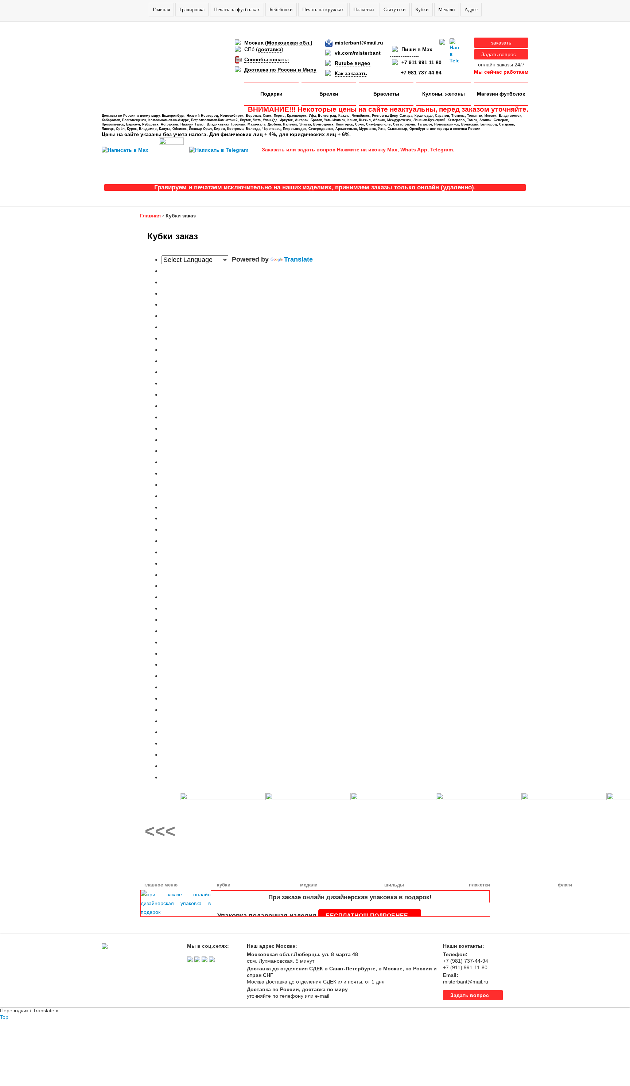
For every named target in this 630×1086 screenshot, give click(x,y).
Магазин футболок (501, 94)
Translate (298, 259)
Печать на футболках (237, 9)
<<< (160, 831)
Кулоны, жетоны (443, 94)
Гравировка (192, 9)
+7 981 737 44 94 (421, 73)
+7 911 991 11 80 (421, 62)
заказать (501, 43)
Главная (161, 9)
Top (4, 1017)
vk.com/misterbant (358, 53)
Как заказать (351, 73)
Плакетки (363, 9)
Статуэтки (395, 9)
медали (309, 885)
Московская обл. (289, 43)
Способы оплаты (266, 59)
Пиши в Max (416, 49)
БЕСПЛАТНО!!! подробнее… (370, 916)
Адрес (471, 9)
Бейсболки (281, 9)
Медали (446, 9)
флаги (565, 885)
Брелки (328, 94)
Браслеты (386, 94)
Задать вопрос (498, 54)
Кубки (422, 9)
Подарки (271, 94)
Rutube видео (352, 63)
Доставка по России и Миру (280, 70)
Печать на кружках (323, 9)
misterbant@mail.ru (359, 43)
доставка (269, 49)
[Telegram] (454, 51)
